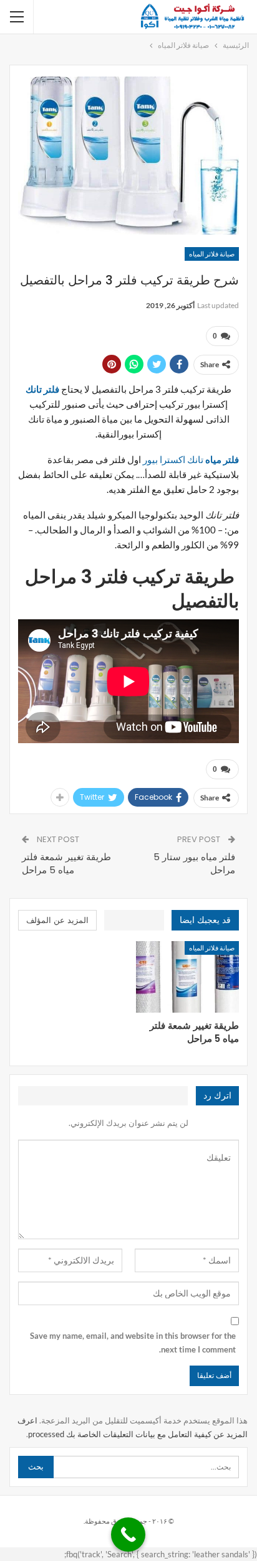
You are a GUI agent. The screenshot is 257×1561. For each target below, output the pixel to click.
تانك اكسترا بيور (191, 459)
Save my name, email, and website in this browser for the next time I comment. (133, 1342)
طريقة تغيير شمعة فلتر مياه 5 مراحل (66, 863)
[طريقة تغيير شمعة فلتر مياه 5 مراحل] (187, 977)
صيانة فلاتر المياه (212, 254)
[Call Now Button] (128, 1534)
